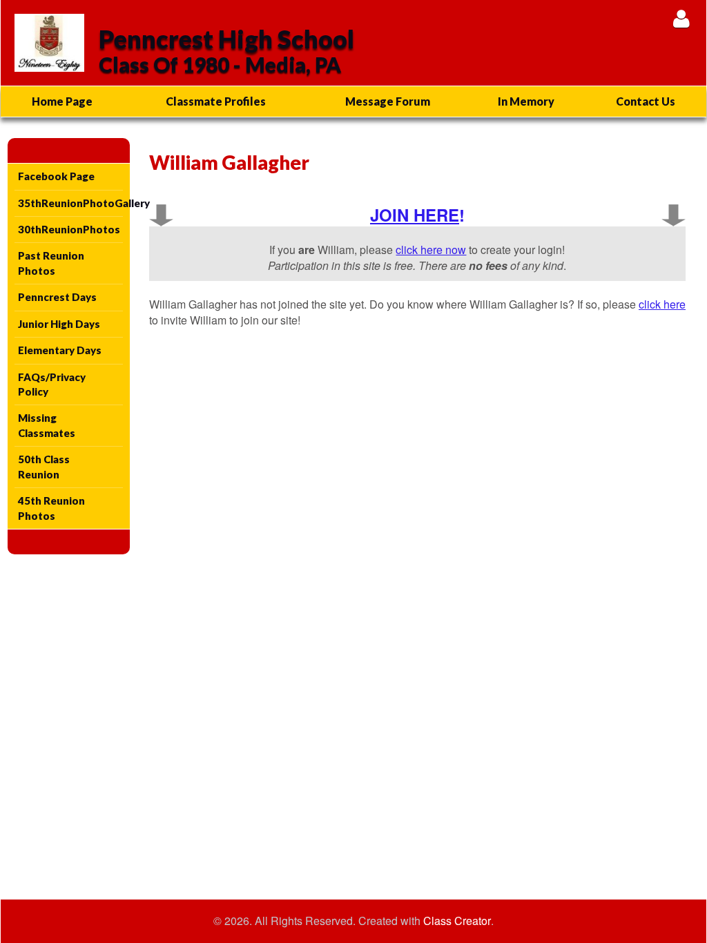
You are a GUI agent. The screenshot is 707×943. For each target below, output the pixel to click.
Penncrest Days (57, 297)
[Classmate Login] (681, 18)
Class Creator (457, 921)
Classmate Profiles (216, 101)
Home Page (62, 101)
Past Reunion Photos (51, 262)
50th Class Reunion (44, 466)
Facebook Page (56, 176)
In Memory (526, 101)
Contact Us (645, 101)
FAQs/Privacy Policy (52, 384)
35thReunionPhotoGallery (70, 203)
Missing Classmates (46, 424)
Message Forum (387, 101)
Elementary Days (59, 350)
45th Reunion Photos (51, 507)
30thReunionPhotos (69, 229)
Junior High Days (59, 324)
